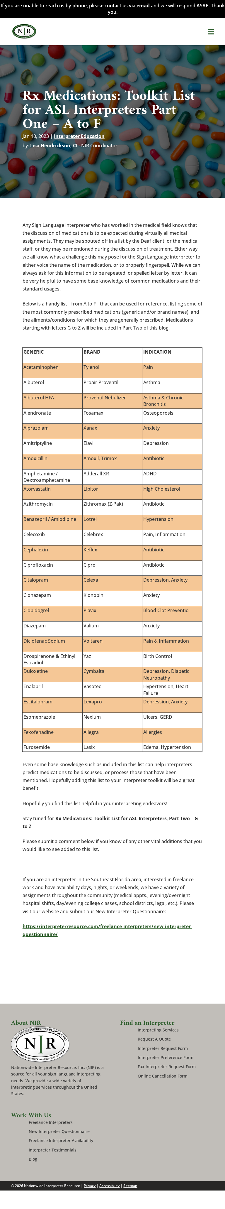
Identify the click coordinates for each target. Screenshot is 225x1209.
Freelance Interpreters (51, 1122)
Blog (33, 1159)
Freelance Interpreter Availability (61, 1140)
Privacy (90, 1185)
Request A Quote (154, 1039)
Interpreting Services (158, 1030)
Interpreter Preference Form (165, 1057)
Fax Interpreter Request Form (167, 1066)
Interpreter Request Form (163, 1048)
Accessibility (109, 1185)
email (143, 5)
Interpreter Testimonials (52, 1150)
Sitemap (130, 1185)
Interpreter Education (79, 136)
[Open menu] (211, 31)
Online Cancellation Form (163, 1076)
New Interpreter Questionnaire (59, 1131)
